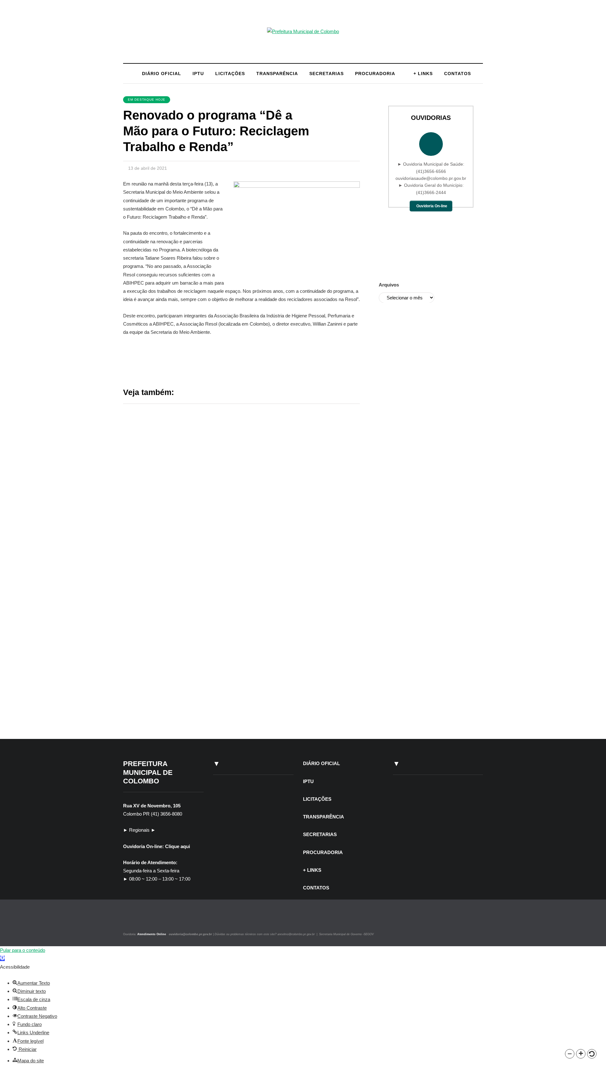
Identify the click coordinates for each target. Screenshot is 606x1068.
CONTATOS (457, 73)
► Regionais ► (139, 830)
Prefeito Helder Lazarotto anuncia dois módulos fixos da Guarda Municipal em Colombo (294, 468)
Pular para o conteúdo (22, 950)
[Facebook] (140, 920)
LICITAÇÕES (230, 73)
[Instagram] (132, 920)
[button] (569, 1054)
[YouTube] (146, 920)
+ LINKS (423, 73)
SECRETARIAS (326, 73)
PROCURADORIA (375, 73)
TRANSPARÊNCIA (277, 73)
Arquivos (389, 284)
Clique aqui (177, 846)
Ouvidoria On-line (431, 206)
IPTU (198, 73)
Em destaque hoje (146, 99)
